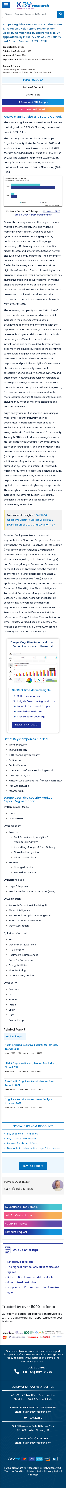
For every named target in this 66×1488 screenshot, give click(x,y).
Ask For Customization (19, 1215)
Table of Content (33, 87)
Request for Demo (26, 724)
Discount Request (16, 1232)
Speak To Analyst (16, 1223)
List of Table (33, 94)
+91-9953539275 (29, 1407)
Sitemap (33, 1474)
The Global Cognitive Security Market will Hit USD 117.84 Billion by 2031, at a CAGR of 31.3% (31, 519)
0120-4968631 (48, 1407)
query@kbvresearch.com (37, 1411)
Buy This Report (33, 1166)
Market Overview (33, 80)
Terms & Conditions (15, 1471)
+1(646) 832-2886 (21, 1189)
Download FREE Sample (34, 102)
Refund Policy (36, 1471)
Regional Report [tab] (15, 1036)
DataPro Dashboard (33, 109)
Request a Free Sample (23, 1207)
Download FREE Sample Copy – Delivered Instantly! (36, 213)
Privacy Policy (53, 1471)
